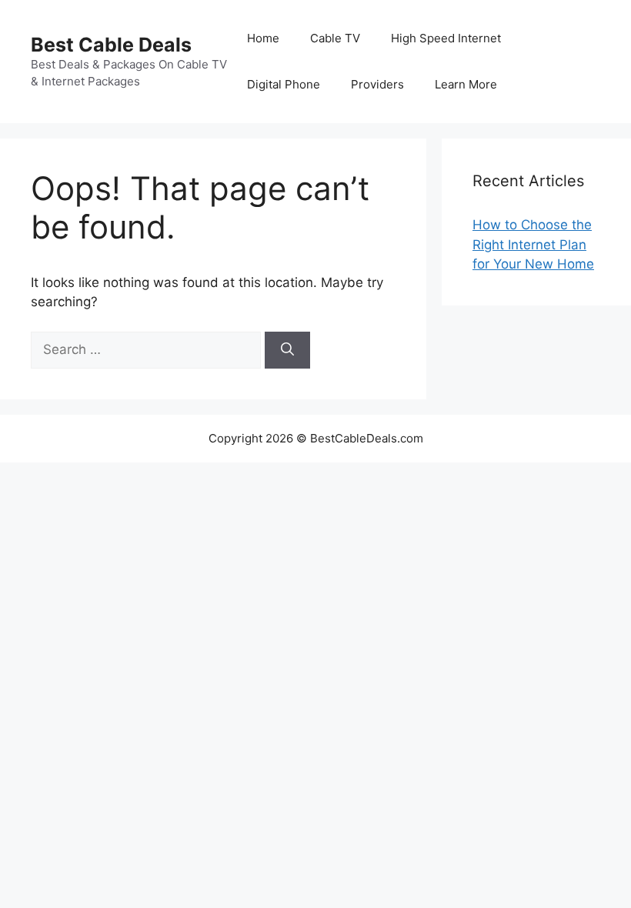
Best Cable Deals (111, 44)
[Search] (287, 350)
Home (263, 38)
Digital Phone (283, 84)
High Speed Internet (446, 38)
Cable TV (335, 38)
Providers (377, 84)
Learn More (466, 84)
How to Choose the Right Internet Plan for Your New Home (533, 244)
